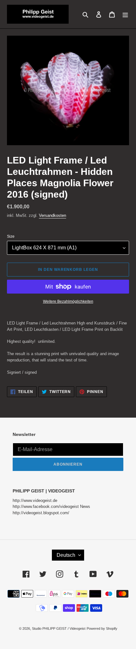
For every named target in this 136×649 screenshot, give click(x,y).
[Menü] (125, 14)
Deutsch (66, 555)
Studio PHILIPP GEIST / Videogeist (58, 628)
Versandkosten (52, 215)
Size (11, 236)
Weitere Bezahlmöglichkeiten (68, 301)
